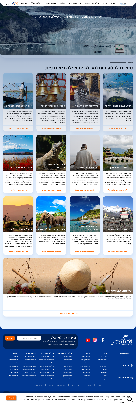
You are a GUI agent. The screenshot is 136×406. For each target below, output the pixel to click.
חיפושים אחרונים (13, 3)
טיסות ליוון (87, 376)
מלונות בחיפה (14, 363)
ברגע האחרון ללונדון (30, 360)
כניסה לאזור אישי (7, 3)
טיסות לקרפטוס (85, 357)
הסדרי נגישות (38, 385)
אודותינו (89, 385)
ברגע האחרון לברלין (30, 363)
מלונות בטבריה (14, 369)
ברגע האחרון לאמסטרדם (29, 369)
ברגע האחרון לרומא (30, 357)
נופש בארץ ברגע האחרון (29, 379)
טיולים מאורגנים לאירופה (47, 357)
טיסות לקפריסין (85, 360)
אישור (11, 398)
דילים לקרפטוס (67, 363)
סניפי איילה (104, 373)
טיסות (105, 3)
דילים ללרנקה (68, 360)
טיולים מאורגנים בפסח (47, 376)
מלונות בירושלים (13, 376)
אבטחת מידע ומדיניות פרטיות (57, 385)
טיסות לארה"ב (86, 373)
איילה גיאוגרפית (102, 360)
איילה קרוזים (103, 357)
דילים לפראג (68, 369)
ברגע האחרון (31, 353)
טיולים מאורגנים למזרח (47, 363)
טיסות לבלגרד (86, 379)
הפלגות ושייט (68, 379)
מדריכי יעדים (103, 366)
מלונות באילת (14, 357)
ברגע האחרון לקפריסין (29, 366)
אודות (105, 376)
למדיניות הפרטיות (64, 399)
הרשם (9, 338)
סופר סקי (104, 369)
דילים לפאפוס (68, 357)
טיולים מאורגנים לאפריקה (46, 360)
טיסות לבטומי (86, 363)
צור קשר (24, 3)
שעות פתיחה (123, 377)
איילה (105, 353)
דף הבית (114, 3)
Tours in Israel (103, 363)
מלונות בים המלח (13, 360)
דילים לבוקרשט (67, 373)
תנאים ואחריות (76, 385)
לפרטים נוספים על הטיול (117, 190)
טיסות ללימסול (85, 369)
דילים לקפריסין (67, 376)
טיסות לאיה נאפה (85, 366)
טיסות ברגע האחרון (30, 373)
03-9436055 (124, 353)
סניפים (126, 365)
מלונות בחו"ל (36, 3)
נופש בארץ (14, 353)
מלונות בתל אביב (13, 366)
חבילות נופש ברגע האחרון (29, 376)
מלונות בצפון (14, 373)
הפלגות (62, 3)
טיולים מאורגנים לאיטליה (47, 366)
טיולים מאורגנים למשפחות (46, 379)
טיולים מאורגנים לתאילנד (47, 369)
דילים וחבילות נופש (92, 3)
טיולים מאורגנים (75, 3)
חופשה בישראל (50, 3)
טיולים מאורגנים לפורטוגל (46, 373)
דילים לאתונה (68, 366)
